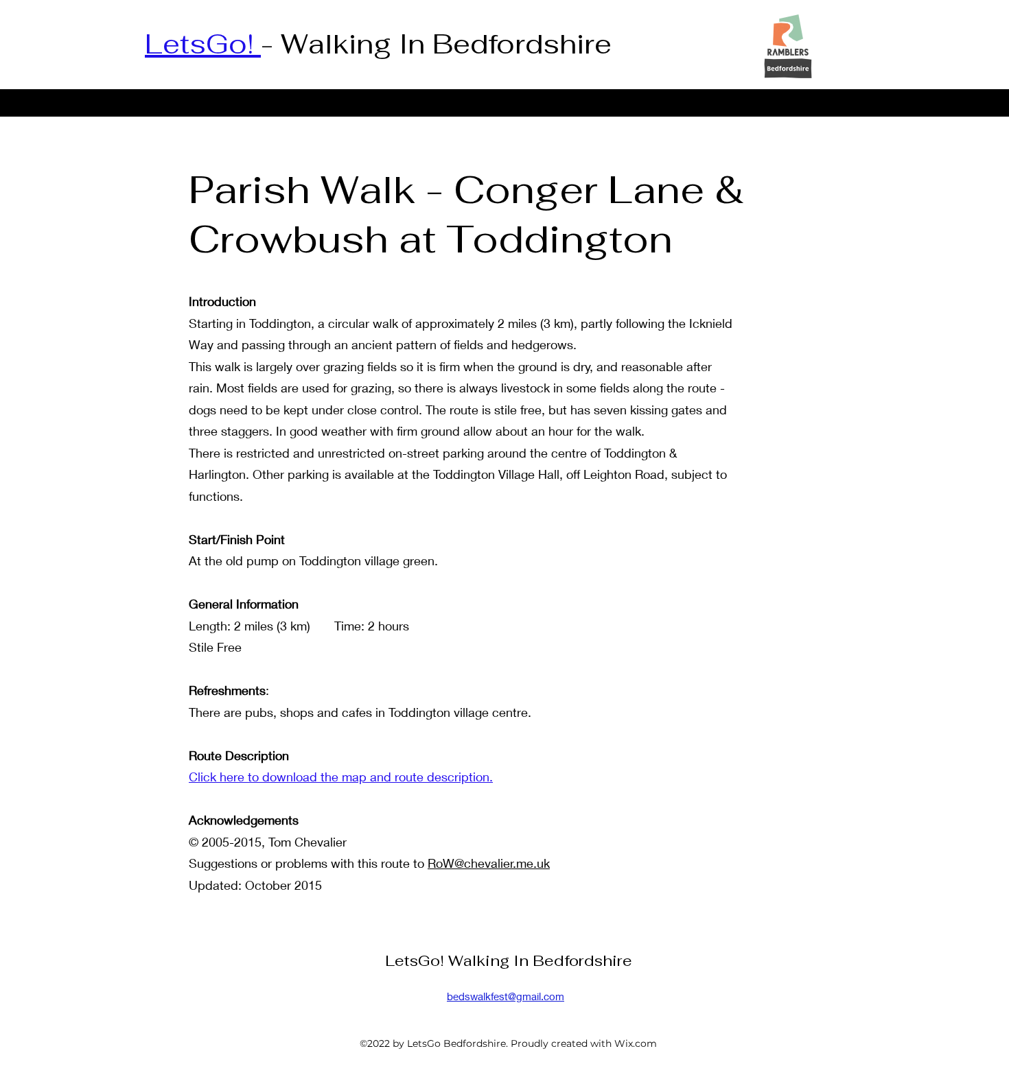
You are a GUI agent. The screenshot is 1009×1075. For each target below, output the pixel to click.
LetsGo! (203, 44)
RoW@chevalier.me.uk (489, 863)
